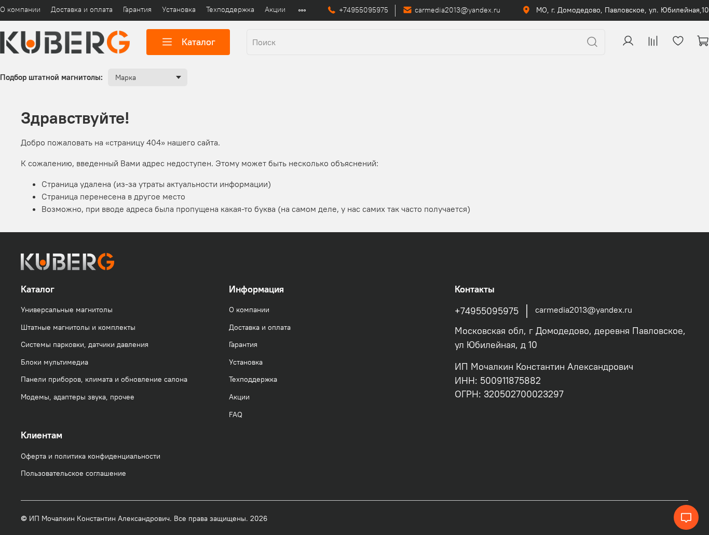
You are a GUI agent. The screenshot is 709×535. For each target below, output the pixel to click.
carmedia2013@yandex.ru (457, 10)
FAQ (235, 414)
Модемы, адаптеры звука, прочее (77, 397)
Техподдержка (230, 9)
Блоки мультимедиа (54, 362)
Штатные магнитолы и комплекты (78, 327)
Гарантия (137, 9)
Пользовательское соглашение (73, 473)
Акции (275, 9)
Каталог (198, 42)
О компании (20, 9)
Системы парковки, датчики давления (84, 344)
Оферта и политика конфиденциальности (90, 456)
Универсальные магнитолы (67, 309)
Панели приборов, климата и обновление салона (104, 379)
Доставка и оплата (82, 9)
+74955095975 (363, 10)
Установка (179, 9)
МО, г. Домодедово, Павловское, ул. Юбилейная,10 (621, 10)
